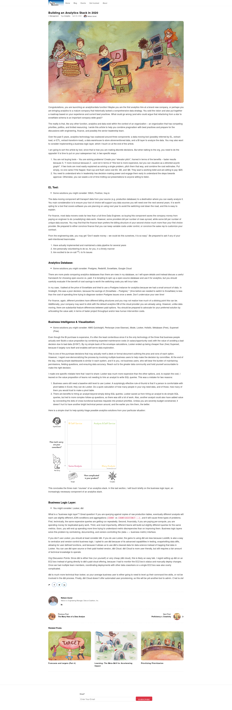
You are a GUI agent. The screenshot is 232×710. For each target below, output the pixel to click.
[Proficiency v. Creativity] (177, 616)
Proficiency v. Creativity (161, 616)
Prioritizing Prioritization (152, 663)
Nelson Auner (92, 16)
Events (83, 3)
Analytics (67, 16)
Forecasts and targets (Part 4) (62, 663)
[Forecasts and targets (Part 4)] (69, 645)
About (105, 3)
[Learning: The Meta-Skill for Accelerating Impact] (116, 645)
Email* (82, 694)
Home (67, 3)
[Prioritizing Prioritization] (162, 645)
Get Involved (94, 3)
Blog (75, 3)
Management (54, 16)
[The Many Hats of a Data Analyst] (52, 616)
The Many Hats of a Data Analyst (71, 616)
